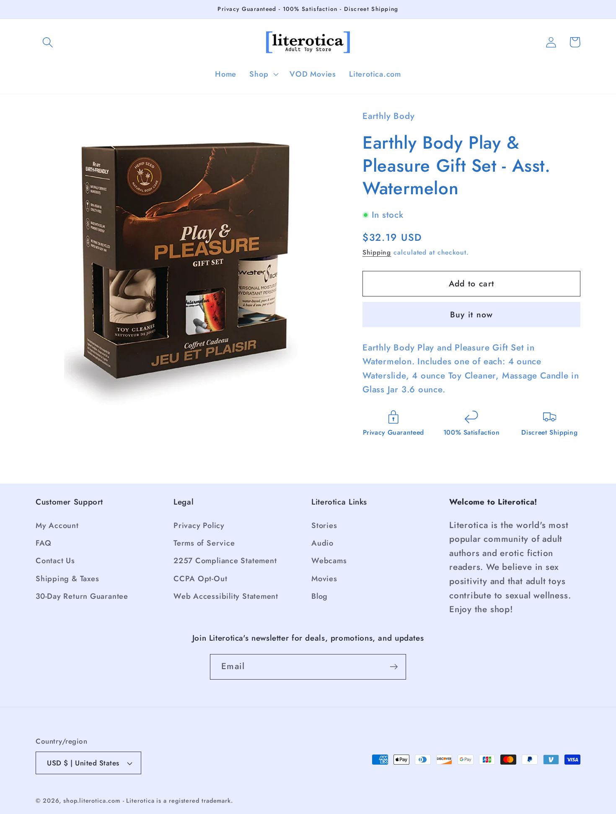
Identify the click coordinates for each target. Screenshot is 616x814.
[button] (48, 42)
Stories (324, 525)
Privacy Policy (199, 525)
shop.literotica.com (91, 800)
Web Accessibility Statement (225, 596)
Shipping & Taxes (67, 578)
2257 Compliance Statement (225, 560)
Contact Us (55, 560)
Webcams (329, 560)
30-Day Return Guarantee (82, 596)
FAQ (43, 543)
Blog (319, 596)
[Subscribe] (394, 667)
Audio (322, 543)
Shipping (376, 252)
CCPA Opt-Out (200, 578)
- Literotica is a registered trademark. (178, 800)
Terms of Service (204, 543)
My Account (57, 525)
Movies (324, 578)
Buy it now (471, 314)
